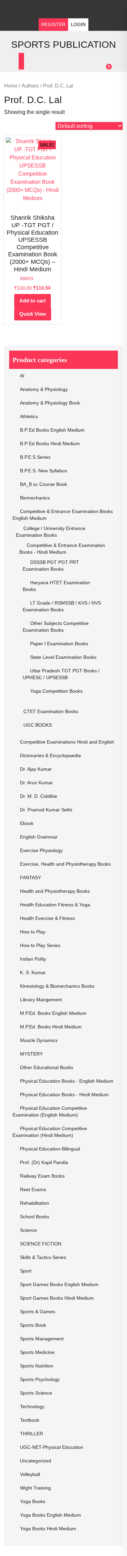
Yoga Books (32, 1501)
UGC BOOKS (37, 725)
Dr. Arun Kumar (36, 782)
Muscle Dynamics (39, 1040)
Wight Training (35, 1488)
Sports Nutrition (36, 1365)
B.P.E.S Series (35, 457)
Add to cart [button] (32, 300)
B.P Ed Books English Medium (52, 430)
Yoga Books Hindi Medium (48, 1528)
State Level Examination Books (63, 657)
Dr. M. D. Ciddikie (38, 796)
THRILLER (31, 1433)
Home (11, 85)
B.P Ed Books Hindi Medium (50, 443)
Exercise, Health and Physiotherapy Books (65, 864)
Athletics (29, 416)
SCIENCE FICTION (40, 1243)
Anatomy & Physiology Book (50, 403)
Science (28, 1230)
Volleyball (30, 1474)
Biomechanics (35, 497)
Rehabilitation (34, 1203)
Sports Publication (63, 44)
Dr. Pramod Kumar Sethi (46, 809)
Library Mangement (41, 999)
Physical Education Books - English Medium (66, 1081)
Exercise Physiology (41, 850)
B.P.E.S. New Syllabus (43, 470)
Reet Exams (33, 1189)
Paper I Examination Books (59, 643)
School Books (34, 1216)
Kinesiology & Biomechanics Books (57, 986)
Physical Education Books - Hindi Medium (64, 1094)
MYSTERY (31, 1054)
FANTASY (30, 877)
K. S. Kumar (33, 972)
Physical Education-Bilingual (50, 1148)
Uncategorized (35, 1460)
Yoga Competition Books (56, 691)
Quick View (32, 314)
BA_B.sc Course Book (43, 484)
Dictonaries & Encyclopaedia (50, 755)
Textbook (29, 1420)
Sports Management (42, 1338)
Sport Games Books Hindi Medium (57, 1298)
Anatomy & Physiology (44, 389)
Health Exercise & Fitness (47, 918)
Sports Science (36, 1393)
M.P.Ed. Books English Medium (53, 1013)
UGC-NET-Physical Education (51, 1447)
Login (78, 24)
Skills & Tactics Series (43, 1257)
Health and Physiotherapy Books (55, 891)
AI (22, 375)
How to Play (32, 931)
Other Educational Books (46, 1067)
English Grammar (39, 837)
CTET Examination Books (50, 711)
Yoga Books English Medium (50, 1515)
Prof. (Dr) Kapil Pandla (44, 1162)
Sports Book (33, 1325)
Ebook (27, 823)
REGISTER (53, 24)
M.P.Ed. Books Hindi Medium (51, 1026)
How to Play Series (40, 945)
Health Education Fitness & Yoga (55, 904)
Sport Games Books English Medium (59, 1284)
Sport (25, 1271)
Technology (32, 1406)
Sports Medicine (37, 1352)
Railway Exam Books (42, 1176)
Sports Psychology (40, 1379)
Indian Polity (33, 959)
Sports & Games (37, 1311)
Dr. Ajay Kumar (36, 769)
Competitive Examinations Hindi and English (67, 742)
